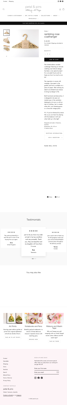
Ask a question (54, 137)
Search (5, 372)
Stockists (5, 369)
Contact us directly (8, 395)
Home (45, 31)
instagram (18, 395)
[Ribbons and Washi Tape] (54, 318)
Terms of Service (7, 378)
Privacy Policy (7, 380)
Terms (4, 367)
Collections (46, 15)
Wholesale (33, 18)
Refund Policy (6, 375)
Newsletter (6, 361)
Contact (5, 1)
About (55, 15)
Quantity (47, 51)
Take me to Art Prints (12, 337)
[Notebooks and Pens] (33, 318)
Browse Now (33, 339)
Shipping (11, 1)
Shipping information (54, 133)
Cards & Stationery (15, 15)
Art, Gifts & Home (32, 15)
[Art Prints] (12, 318)
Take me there (54, 341)
